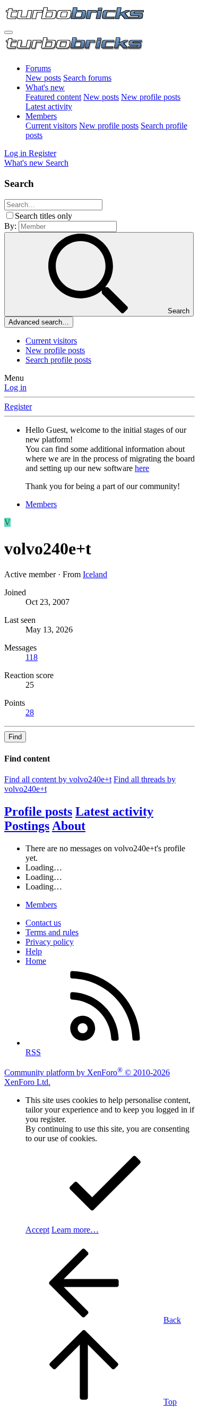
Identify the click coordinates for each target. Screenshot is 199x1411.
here (142, 468)
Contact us (43, 922)
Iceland (95, 574)
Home (35, 960)
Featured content (53, 96)
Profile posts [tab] (38, 811)
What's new (45, 87)
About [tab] (68, 826)
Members (41, 116)
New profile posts (150, 96)
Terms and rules (52, 932)
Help (33, 951)
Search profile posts (58, 359)
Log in (15, 387)
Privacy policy (49, 941)
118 (31, 657)
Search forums (87, 77)
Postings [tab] (26, 826)
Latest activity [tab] (114, 811)
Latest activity (48, 106)
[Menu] (8, 32)
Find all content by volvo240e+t (57, 779)
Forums (38, 68)
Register (18, 406)
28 (29, 712)
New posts (43, 77)
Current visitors (51, 125)
